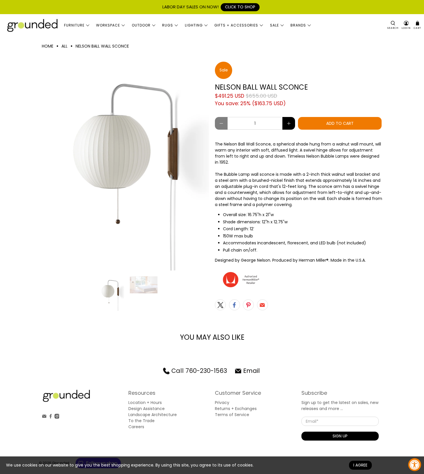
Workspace (108, 25)
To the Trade (141, 421)
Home (47, 46)
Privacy (222, 402)
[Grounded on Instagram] (57, 417)
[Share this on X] (220, 304)
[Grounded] (32, 25)
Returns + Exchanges (236, 408)
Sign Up (340, 436)
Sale (274, 25)
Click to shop (240, 7)
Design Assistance (146, 408)
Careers (136, 427)
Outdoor (141, 25)
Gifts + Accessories (236, 25)
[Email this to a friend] (262, 304)
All (64, 46)
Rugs (167, 25)
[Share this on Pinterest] (248, 304)
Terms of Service (232, 415)
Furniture (74, 25)
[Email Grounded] (44, 417)
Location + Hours (145, 402)
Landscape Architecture (152, 415)
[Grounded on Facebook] (50, 417)
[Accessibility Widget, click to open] (414, 464)
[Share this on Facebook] (234, 304)
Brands (298, 25)
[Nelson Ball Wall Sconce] (125, 166)
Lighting (194, 25)
